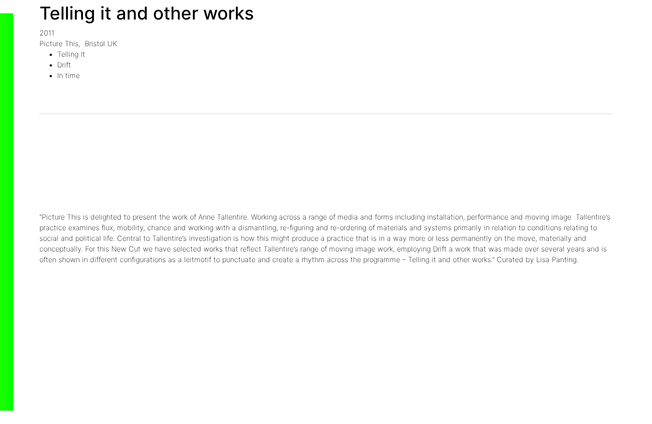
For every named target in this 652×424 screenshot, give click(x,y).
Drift (64, 64)
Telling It (71, 54)
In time (68, 75)
